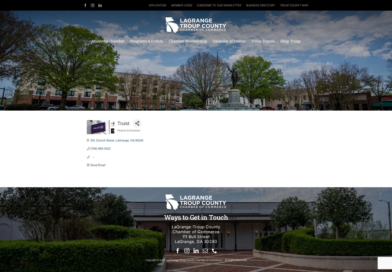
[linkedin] (100, 5)
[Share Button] (137, 123)
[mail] (205, 250)
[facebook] (85, 5)
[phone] (214, 250)
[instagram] (92, 5)
